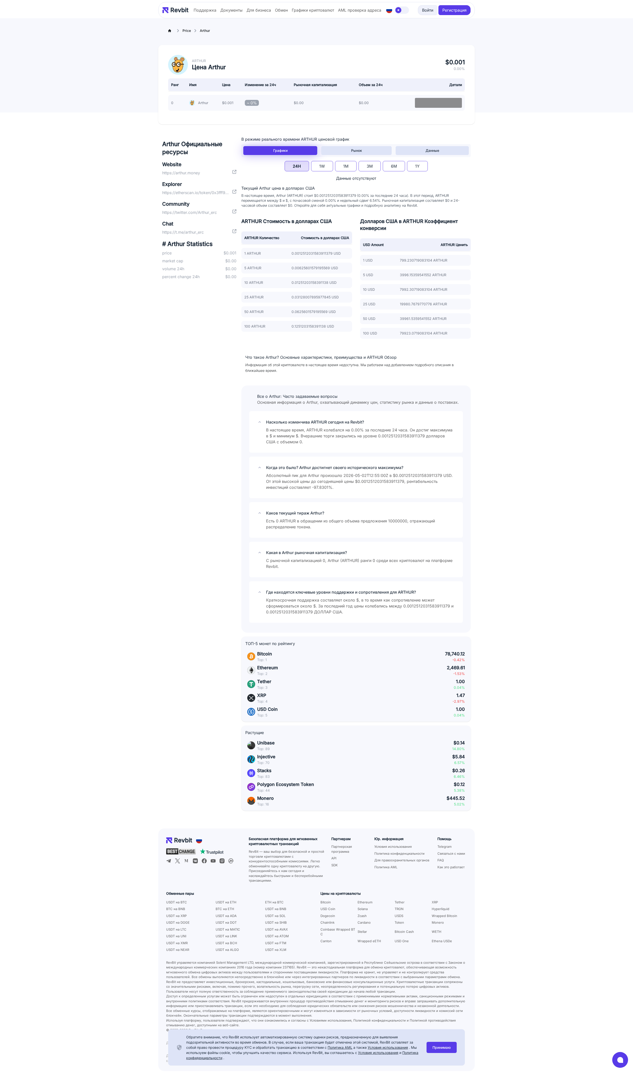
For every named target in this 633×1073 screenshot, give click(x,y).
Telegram (444, 847)
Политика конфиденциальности (399, 853)
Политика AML (385, 867)
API (333, 858)
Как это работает (451, 867)
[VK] (195, 860)
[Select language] (389, 10)
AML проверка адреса (359, 10)
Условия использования (393, 847)
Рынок (356, 150)
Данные (432, 150)
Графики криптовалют (313, 10)
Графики (280, 150)
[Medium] (186, 860)
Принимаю (441, 1047)
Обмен (281, 10)
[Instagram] (222, 860)
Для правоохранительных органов (401, 860)
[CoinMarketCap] (230, 860)
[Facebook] (204, 860)
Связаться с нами (451, 853)
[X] (177, 860)
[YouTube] (213, 860)
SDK (334, 865)
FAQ (440, 860)
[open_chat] (620, 1060)
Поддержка (205, 10)
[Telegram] (168, 860)
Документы (231, 10)
